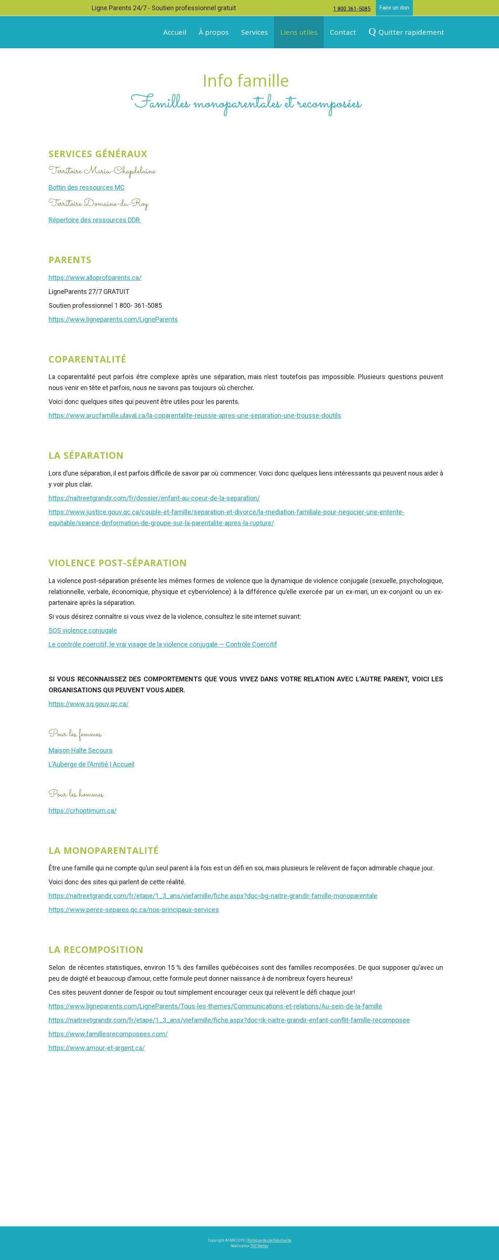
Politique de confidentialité (269, 1240)
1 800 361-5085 (351, 8)
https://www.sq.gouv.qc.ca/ (89, 704)
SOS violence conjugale (83, 630)
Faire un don (394, 7)
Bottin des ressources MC (87, 187)
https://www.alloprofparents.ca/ (95, 277)
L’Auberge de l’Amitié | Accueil (91, 764)
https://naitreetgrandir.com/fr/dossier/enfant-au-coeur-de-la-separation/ (154, 498)
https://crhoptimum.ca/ (83, 810)
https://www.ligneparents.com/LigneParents (113, 319)
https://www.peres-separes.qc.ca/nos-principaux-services (134, 909)
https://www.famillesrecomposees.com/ (108, 1034)
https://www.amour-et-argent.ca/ (97, 1048)
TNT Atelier (259, 1246)
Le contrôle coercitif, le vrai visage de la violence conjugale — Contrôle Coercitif (163, 644)
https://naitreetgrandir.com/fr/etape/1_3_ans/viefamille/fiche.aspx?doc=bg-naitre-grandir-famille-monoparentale (213, 896)
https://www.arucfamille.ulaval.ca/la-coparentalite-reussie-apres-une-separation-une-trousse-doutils (195, 415)
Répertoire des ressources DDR (95, 220)
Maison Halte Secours (81, 750)
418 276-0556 (422, 1194)
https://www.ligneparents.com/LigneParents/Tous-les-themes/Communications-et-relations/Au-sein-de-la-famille (215, 1006)
